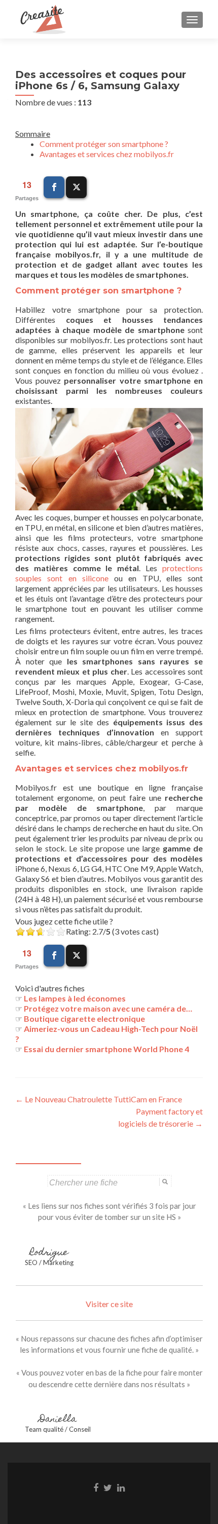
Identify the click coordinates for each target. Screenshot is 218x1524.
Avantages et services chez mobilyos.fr (107, 154)
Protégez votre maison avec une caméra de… (108, 1008)
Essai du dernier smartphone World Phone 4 (106, 1049)
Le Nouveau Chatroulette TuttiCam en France (98, 1099)
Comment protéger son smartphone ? (104, 143)
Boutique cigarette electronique (84, 1018)
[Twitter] (76, 187)
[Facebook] (54, 187)
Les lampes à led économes (75, 998)
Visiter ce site (109, 1304)
